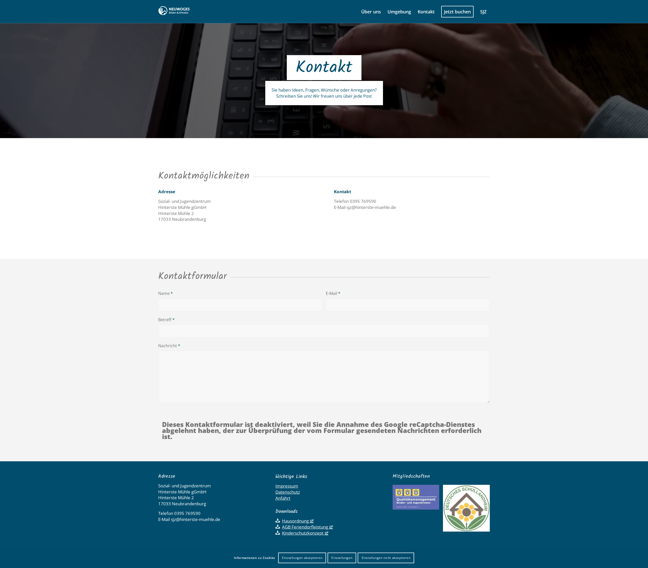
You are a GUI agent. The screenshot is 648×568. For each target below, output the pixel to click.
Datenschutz (287, 492)
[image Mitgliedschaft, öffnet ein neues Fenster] (468, 513)
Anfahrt (282, 498)
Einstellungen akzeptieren (302, 558)
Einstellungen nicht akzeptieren (386, 558)
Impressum (286, 486)
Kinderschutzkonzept (302, 533)
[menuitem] (371, 11)
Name (165, 293)
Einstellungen (341, 558)
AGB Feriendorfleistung (305, 527)
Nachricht (169, 345)
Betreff (166, 319)
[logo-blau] (179, 11)
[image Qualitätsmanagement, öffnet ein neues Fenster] (418, 502)
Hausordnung (295, 521)
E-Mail (333, 293)
